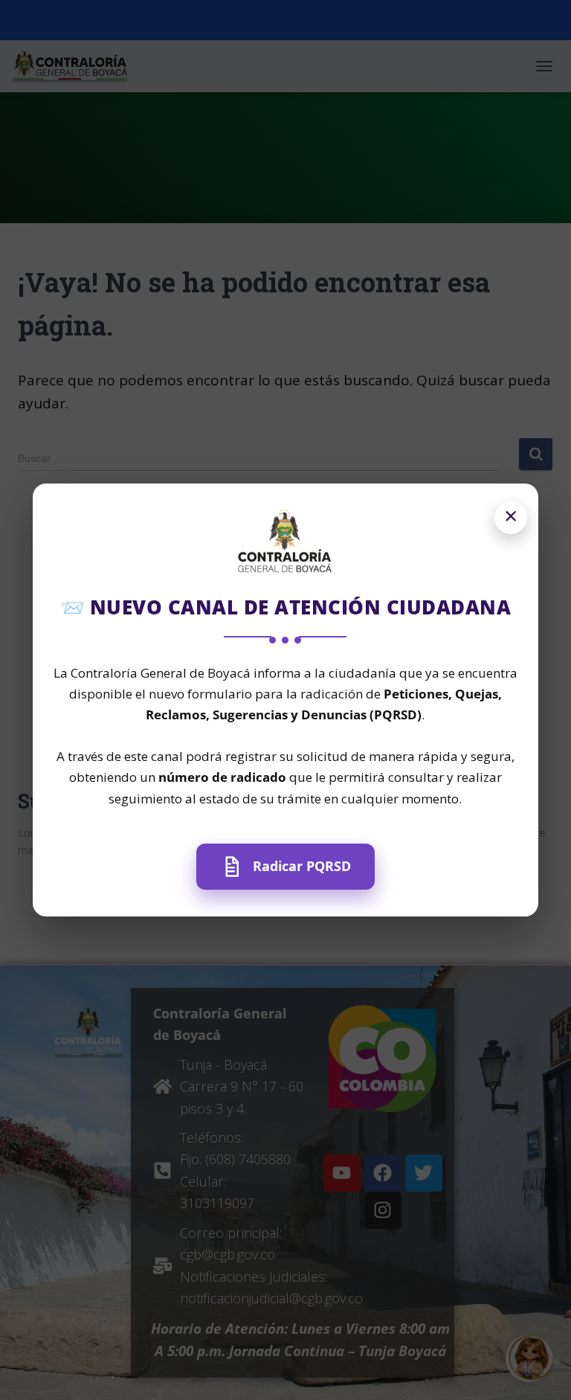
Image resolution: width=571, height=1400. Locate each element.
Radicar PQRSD (302, 866)
